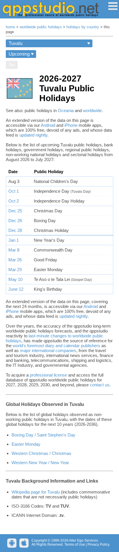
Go (12, 64)
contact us (99, 384)
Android (48, 125)
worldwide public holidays (41, 27)
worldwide (92, 110)
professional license (48, 375)
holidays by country (82, 27)
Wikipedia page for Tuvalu (36, 491)
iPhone (70, 125)
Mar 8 (13, 249)
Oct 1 (13, 191)
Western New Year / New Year (40, 462)
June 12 (15, 289)
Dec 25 (15, 210)
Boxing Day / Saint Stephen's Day (43, 434)
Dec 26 (15, 220)
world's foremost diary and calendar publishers (56, 345)
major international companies (48, 350)
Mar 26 (15, 259)
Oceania (66, 110)
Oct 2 (13, 201)
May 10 (15, 279)
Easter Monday (26, 444)
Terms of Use (74, 544)
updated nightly (33, 135)
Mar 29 (15, 269)
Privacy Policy (98, 544)
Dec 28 (15, 230)
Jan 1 (13, 240)
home (10, 27)
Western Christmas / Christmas (41, 453)
